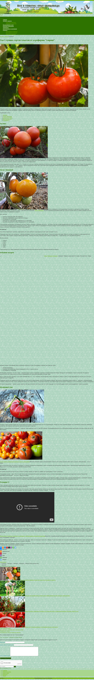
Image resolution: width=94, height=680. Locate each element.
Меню (1, 15)
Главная (5, 19)
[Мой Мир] (5, 547)
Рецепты (5, 30)
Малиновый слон (7, 119)
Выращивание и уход (8, 25)
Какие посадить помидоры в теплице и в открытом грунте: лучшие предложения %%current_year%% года (51, 611)
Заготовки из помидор (11, 31)
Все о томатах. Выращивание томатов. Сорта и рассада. (19, 678)
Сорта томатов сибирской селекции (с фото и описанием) (15, 461)
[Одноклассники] (3, 547)
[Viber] (11, 547)
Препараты (6, 27)
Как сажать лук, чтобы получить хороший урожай (11, 629)
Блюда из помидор (11, 34)
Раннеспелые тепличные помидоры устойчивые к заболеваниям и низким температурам (22, 536)
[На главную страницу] (47, 7)
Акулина (5, 115)
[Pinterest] (7, 547)
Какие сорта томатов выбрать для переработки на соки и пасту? (41, 627)
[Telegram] (15, 547)
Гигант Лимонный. (39, 210)
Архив (4, 675)
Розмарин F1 (6, 120)
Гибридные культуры (11, 23)
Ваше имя (2, 642)
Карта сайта (6, 673)
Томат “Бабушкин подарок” (51, 256)
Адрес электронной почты (7, 645)
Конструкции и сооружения (10, 29)
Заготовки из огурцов (11, 33)
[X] (9, 547)
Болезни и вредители (8, 26)
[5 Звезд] (26, 563)
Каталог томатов (7, 21)
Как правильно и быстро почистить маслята (10, 632)
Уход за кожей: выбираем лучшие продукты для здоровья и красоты (38, 580)
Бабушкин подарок (8, 117)
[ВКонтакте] (1, 547)
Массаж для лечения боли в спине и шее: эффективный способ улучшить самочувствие (47, 595)
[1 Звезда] (3, 563)
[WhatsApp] (13, 547)
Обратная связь (7, 672)
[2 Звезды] (9, 563)
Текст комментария (5, 655)
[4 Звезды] (21, 563)
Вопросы (5, 674)
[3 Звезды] (15, 563)
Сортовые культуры (11, 22)
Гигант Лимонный (7, 116)
